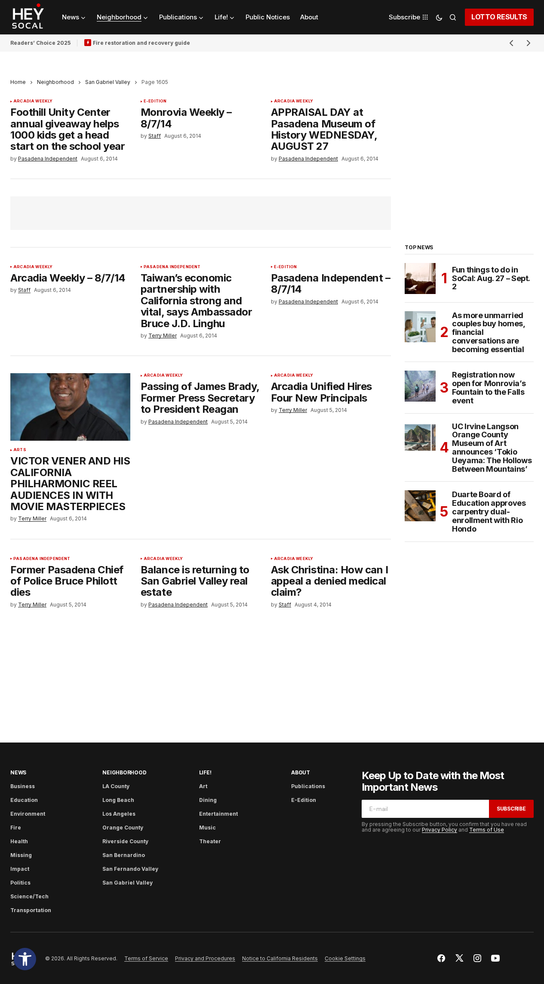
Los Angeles (118, 814)
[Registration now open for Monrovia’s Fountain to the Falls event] (420, 386)
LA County (115, 786)
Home (18, 82)
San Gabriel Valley (107, 82)
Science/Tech (29, 896)
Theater (210, 841)
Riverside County (125, 841)
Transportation (30, 910)
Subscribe (511, 808)
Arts (19, 450)
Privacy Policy (439, 829)
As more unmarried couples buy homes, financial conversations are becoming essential (488, 332)
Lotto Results (499, 16)
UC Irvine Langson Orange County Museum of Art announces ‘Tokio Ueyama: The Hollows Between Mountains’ (492, 447)
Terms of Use (486, 829)
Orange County (122, 827)
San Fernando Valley (130, 869)
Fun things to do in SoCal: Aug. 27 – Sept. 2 (491, 278)
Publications (308, 786)
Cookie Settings (345, 958)
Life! (205, 772)
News (18, 772)
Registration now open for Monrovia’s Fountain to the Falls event (489, 388)
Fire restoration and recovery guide (141, 43)
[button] (25, 959)
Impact (19, 869)
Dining (208, 800)
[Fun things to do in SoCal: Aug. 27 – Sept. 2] (420, 278)
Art (203, 786)
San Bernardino (123, 855)
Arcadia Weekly (33, 101)
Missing (21, 855)
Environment (27, 814)
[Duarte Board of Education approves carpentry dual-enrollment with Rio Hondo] (420, 505)
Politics (20, 882)
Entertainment (218, 814)
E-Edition (155, 101)
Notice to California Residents (280, 958)
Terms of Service (146, 958)
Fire (15, 827)
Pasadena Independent (172, 267)
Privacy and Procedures (205, 958)
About (300, 772)
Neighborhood (55, 82)
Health (19, 841)
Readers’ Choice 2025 (40, 43)
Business (22, 786)
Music (207, 827)
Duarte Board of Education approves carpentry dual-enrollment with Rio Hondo (489, 511)
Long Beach (118, 800)
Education (24, 800)
